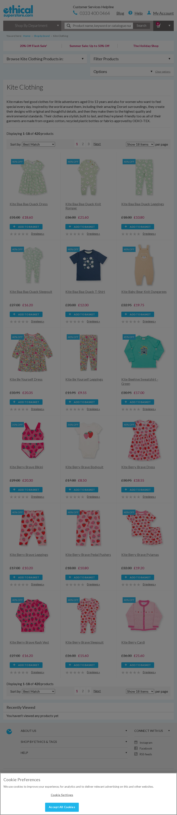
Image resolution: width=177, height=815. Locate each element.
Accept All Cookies (62, 807)
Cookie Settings (62, 795)
